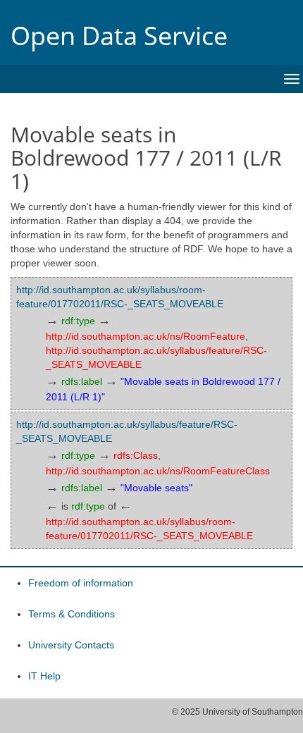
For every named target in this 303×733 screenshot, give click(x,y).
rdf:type (78, 320)
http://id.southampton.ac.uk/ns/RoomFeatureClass (158, 470)
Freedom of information (80, 583)
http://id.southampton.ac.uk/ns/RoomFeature (145, 336)
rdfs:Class (135, 455)
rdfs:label (81, 381)
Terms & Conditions (71, 614)
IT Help (44, 676)
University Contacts (71, 645)
